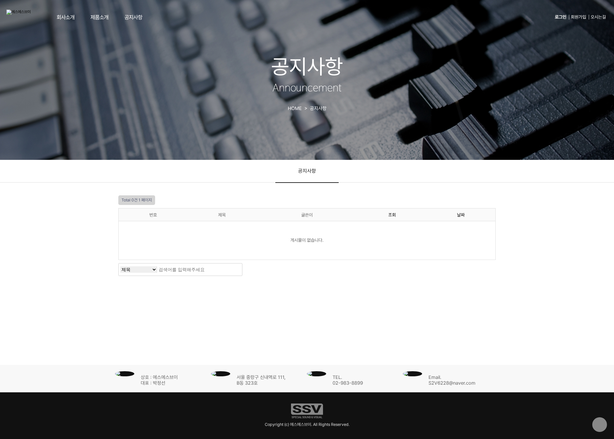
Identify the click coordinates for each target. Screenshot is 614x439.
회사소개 (66, 17)
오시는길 (598, 17)
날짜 (461, 214)
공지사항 (133, 17)
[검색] (235, 269)
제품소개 (99, 17)
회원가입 (578, 17)
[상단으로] (600, 425)
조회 (392, 214)
